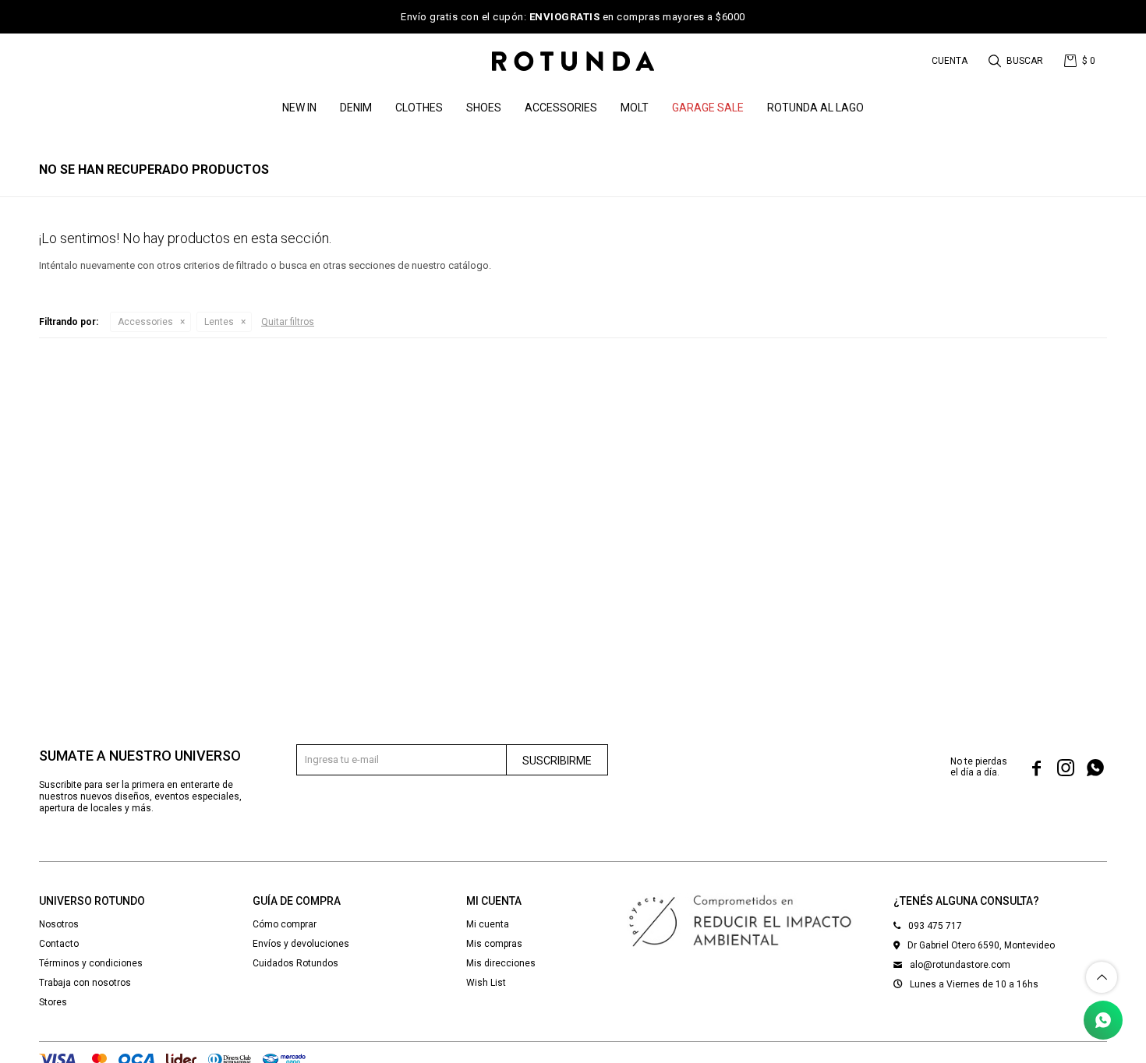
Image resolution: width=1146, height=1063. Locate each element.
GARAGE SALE (708, 107)
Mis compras (494, 943)
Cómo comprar (285, 924)
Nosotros (59, 924)
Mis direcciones (501, 963)
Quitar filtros (287, 321)
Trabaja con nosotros (85, 982)
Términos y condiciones (91, 963)
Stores (53, 1002)
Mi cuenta (487, 924)
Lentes (219, 321)
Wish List (486, 982)
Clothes (419, 107)
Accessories (561, 107)
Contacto (59, 943)
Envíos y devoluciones (301, 943)
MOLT (635, 107)
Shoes (483, 107)
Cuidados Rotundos (295, 963)
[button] (1017, 61)
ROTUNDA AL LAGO (815, 107)
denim (356, 107)
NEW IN (299, 107)
